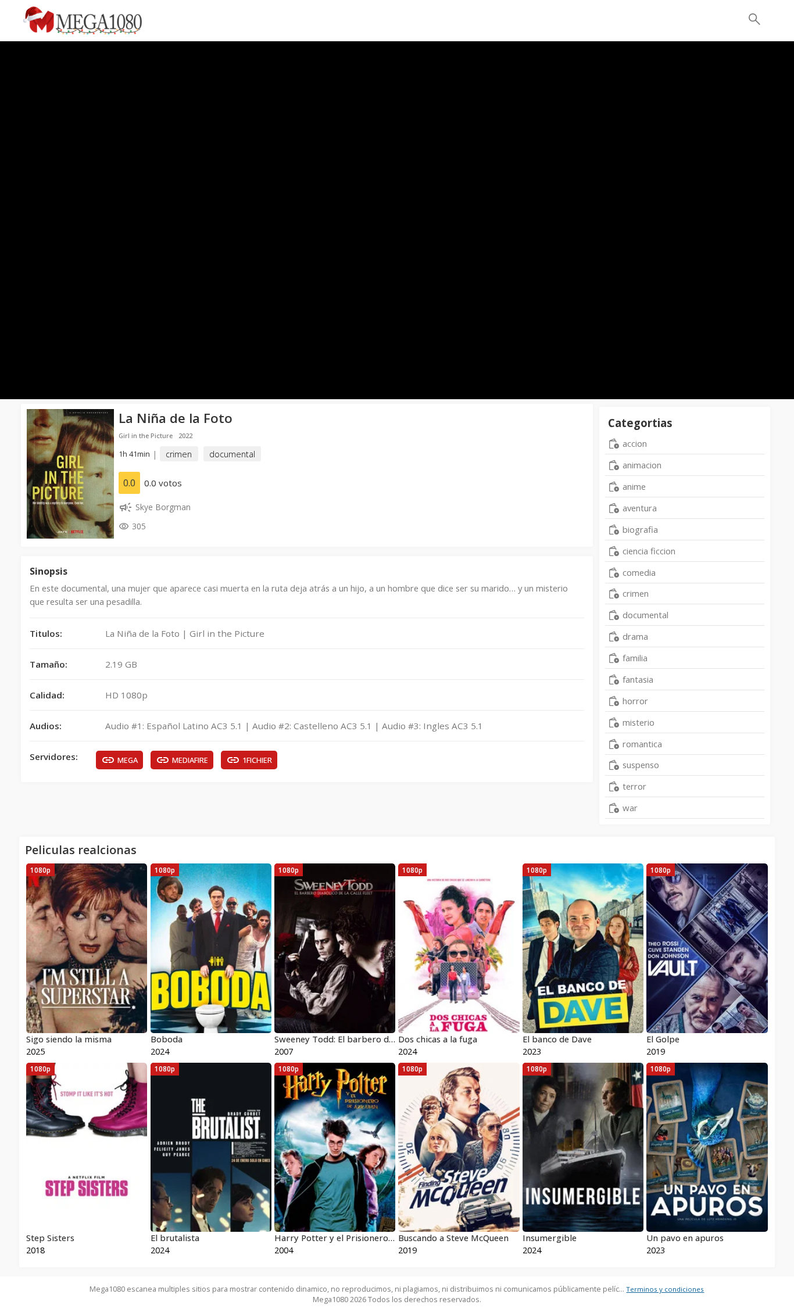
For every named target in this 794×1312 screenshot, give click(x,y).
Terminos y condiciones (665, 1289)
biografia (640, 529)
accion (635, 443)
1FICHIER (257, 760)
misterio (638, 722)
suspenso (641, 764)
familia (635, 658)
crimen (179, 454)
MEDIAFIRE (190, 760)
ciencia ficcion (649, 551)
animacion (642, 465)
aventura (640, 508)
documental (232, 454)
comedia (639, 572)
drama (635, 636)
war (630, 807)
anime (634, 486)
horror (635, 701)
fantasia (638, 679)
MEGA (127, 760)
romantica (642, 744)
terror (634, 786)
